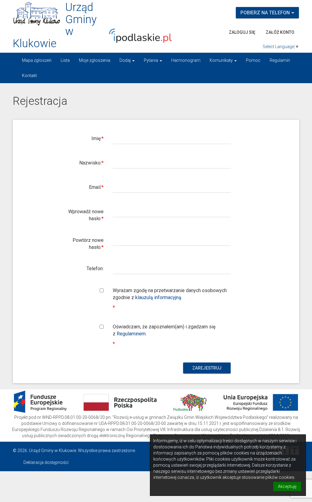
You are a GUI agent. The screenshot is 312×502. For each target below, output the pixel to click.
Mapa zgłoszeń (36, 60)
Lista (65, 60)
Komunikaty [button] (222, 60)
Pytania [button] (151, 60)
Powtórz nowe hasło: (88, 243)
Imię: (96, 138)
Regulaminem (131, 334)
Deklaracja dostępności (46, 462)
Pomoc (253, 60)
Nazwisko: (90, 163)
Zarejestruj (207, 368)
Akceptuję (287, 486)
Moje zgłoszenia (94, 60)
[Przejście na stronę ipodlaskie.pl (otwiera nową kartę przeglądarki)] (145, 35)
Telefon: (95, 268)
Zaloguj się (242, 32)
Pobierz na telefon (265, 13)
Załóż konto (280, 32)
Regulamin (280, 60)
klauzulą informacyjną (158, 297)
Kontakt (29, 75)
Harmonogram (185, 60)
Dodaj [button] (125, 60)
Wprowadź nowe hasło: (86, 215)
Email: (95, 187)
